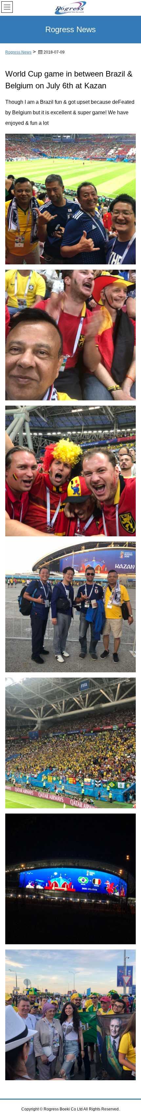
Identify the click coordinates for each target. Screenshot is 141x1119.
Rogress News (18, 52)
